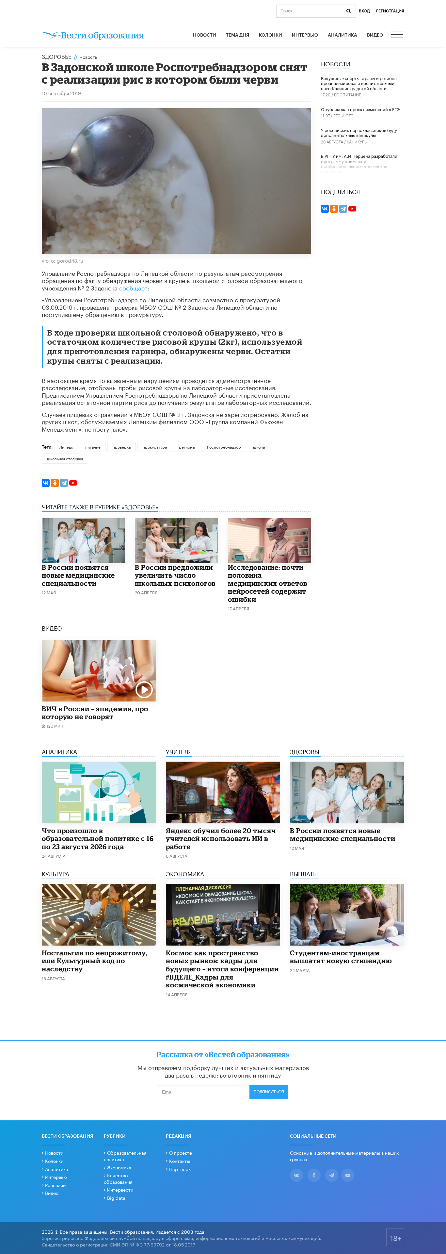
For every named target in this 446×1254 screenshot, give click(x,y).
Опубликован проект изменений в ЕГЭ (360, 109)
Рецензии (55, 1184)
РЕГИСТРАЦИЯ (390, 11)
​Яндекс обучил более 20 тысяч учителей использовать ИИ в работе (221, 838)
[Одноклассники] (55, 483)
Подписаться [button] (269, 1092)
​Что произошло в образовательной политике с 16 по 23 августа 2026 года (98, 838)
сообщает (133, 287)
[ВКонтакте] (46, 483)
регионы (187, 446)
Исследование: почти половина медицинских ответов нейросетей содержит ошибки (267, 583)
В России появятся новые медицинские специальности (78, 575)
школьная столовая (65, 458)
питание (93, 446)
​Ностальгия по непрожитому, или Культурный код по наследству (95, 961)
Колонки (270, 35)
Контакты (179, 1160)
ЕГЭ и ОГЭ (343, 115)
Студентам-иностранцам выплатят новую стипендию (341, 957)
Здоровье (57, 56)
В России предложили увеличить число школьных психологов (175, 575)
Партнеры (180, 1168)
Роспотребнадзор (224, 446)
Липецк (66, 446)
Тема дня (237, 35)
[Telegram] (64, 483)
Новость (88, 56)
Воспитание (347, 94)
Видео (375, 35)
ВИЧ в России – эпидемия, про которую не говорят (95, 713)
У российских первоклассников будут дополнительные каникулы (360, 132)
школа (259, 446)
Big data (116, 1197)
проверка (122, 446)
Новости (204, 35)
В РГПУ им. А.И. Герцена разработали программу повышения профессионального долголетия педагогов (359, 163)
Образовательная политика (125, 1156)
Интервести (120, 1189)
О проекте (180, 1152)
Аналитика (342, 35)
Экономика (119, 1167)
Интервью (305, 35)
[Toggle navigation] (397, 35)
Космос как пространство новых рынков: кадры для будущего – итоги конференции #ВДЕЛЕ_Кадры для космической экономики (222, 969)
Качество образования (118, 1178)
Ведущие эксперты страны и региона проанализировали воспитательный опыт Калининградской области (359, 82)
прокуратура (155, 446)
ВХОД (364, 11)
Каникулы (357, 141)
